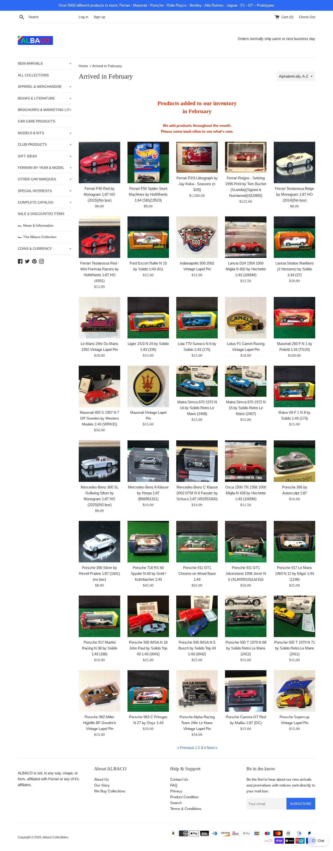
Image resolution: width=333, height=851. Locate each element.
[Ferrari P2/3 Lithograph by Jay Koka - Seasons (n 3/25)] (197, 157)
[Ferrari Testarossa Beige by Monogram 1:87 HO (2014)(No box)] (294, 162)
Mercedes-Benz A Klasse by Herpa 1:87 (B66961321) (148, 493)
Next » (212, 748)
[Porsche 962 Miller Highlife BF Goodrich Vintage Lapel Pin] (99, 691)
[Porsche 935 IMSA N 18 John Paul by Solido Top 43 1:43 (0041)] (148, 616)
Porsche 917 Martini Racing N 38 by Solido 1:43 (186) (99, 648)
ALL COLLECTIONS (33, 75)
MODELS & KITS (44, 133)
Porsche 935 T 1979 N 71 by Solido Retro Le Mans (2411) (294, 648)
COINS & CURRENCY (44, 249)
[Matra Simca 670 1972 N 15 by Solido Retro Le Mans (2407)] (245, 381)
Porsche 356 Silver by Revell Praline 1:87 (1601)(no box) (99, 573)
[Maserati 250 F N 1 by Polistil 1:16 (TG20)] (294, 317)
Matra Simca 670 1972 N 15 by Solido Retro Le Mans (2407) (246, 408)
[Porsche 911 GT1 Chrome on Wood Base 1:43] (197, 541)
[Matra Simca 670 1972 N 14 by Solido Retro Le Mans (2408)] (197, 381)
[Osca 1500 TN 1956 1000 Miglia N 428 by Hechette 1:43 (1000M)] (245, 461)
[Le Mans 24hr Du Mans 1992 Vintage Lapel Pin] (99, 317)
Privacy (176, 791)
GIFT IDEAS (44, 156)
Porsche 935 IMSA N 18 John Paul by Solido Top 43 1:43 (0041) (148, 648)
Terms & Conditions (185, 809)
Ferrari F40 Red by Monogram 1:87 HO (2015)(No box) (99, 194)
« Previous (185, 748)
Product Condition (184, 797)
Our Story (102, 785)
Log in (83, 17)
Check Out (307, 17)
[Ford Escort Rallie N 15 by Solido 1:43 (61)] (148, 237)
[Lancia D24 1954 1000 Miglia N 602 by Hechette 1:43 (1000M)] (245, 237)
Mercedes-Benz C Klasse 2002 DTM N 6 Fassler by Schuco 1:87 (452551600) (197, 493)
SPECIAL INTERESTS (44, 191)
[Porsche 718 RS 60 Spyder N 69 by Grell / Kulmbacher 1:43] (148, 541)
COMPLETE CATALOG (44, 202)
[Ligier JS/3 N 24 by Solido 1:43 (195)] (148, 317)
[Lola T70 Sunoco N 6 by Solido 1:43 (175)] (197, 317)
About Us (101, 779)
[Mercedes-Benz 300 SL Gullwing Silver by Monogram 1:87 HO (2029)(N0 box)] (99, 461)
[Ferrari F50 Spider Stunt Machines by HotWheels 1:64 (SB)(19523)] (148, 162)
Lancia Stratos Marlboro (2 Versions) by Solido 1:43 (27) (294, 269)
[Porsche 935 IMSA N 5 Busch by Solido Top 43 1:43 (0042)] (197, 616)
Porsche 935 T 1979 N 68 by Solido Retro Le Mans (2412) (245, 648)
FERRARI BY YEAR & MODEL (44, 168)
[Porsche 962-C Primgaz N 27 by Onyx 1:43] (148, 691)
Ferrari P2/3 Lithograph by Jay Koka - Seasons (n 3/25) (197, 184)
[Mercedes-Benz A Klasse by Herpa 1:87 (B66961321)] (148, 461)
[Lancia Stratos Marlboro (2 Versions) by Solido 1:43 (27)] (294, 237)
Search (176, 803)
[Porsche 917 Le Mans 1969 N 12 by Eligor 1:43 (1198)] (294, 541)
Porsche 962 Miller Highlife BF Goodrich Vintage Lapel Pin (99, 723)
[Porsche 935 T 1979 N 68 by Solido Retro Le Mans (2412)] (245, 616)
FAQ (173, 785)
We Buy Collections (109, 791)
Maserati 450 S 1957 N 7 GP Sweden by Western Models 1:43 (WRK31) (99, 418)
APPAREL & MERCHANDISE (44, 87)
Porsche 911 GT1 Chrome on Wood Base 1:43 (197, 573)
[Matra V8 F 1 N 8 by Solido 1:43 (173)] (294, 386)
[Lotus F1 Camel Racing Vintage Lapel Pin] (245, 317)
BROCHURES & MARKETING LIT (44, 110)
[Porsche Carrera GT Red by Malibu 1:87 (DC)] (245, 691)
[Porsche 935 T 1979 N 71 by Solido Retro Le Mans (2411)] (294, 616)
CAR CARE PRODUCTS (36, 121)
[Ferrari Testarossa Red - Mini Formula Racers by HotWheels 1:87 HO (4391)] (99, 237)
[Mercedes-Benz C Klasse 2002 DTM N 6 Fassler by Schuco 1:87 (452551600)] (197, 461)
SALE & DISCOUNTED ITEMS (41, 214)
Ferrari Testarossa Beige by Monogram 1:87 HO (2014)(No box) (294, 194)
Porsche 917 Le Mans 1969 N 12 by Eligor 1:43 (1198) (294, 573)
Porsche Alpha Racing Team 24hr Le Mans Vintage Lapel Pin (197, 723)
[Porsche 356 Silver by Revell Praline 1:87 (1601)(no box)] (99, 541)
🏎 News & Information (35, 225)
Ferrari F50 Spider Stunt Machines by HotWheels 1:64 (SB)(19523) (148, 194)
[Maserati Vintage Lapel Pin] (148, 386)
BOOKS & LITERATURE (44, 98)
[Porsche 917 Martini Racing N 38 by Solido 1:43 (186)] (99, 616)
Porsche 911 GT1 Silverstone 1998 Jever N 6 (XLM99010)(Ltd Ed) (246, 573)
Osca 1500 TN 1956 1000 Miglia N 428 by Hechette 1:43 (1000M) (245, 493)
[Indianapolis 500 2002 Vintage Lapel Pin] (197, 237)
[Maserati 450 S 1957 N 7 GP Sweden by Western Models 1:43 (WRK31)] (99, 386)
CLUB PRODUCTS (44, 144)
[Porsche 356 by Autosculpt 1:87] (294, 461)
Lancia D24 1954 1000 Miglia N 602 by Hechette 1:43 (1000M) (246, 269)
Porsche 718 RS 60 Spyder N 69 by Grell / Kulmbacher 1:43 (148, 573)
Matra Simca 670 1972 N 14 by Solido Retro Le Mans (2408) (197, 408)
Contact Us (179, 779)
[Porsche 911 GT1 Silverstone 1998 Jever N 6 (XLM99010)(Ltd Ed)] (245, 541)
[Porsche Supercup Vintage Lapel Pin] (294, 691)
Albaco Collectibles (55, 837)
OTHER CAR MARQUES (44, 179)
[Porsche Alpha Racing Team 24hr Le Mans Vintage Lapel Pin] (197, 691)
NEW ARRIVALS (44, 63)
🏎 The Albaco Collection (37, 237)
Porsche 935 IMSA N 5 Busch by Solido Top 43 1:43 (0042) (197, 648)
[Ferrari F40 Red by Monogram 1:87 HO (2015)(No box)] (99, 162)
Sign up (99, 17)
